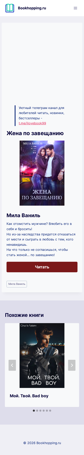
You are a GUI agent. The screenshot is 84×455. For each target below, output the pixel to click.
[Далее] (71, 365)
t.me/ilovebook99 (32, 123)
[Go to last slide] (12, 365)
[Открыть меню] (75, 8)
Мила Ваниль (16, 283)
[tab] (34, 411)
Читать (42, 267)
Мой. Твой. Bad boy (29, 395)
